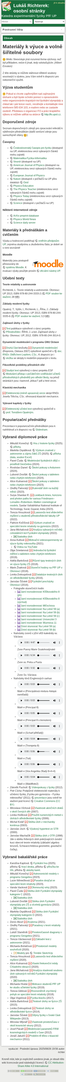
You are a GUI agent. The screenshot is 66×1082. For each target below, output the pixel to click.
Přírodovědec (13, 332)
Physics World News (24, 219)
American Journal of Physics (28, 165)
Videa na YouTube (27, 547)
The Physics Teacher (24, 189)
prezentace (41, 797)
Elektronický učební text (19, 409)
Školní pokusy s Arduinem (46, 467)
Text (8, 328)
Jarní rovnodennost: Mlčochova (38, 605)
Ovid (25, 182)
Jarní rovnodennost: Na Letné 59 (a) (40, 609)
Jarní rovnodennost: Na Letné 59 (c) (40, 616)
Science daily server (24, 222)
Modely (21, 953)
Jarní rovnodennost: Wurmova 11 (38, 622)
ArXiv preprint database (26, 215)
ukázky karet (33, 870)
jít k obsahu (59, 3)
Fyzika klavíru (38, 998)
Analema (32, 922)
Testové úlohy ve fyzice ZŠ (47, 1001)
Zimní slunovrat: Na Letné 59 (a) (38, 626)
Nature (17, 179)
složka (9, 358)
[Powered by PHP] (39, 1070)
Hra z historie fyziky (43, 443)
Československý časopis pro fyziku (32, 148)
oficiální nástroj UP (50, 271)
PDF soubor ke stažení (27, 316)
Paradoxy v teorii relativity (46, 925)
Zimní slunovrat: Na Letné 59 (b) (38, 629)
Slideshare (41, 429)
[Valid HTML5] (52, 1070)
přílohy (17, 447)
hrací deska (27, 866)
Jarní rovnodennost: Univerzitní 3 (38, 619)
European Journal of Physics (29, 175)
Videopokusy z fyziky (43, 787)
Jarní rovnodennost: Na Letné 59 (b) (40, 612)
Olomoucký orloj (40, 887)
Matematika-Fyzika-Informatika (30, 158)
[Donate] (26, 1070)
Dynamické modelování (44, 347)
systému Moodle (15, 267)
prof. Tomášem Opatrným (19, 412)
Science (17, 203)
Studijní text (12, 370)
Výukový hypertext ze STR (44, 829)
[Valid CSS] (26, 1074)
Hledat (30, 21)
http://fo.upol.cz (52, 114)
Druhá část (12, 347)
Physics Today (21, 196)
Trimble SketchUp (43, 953)
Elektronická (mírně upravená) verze (25, 393)
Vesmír (17, 161)
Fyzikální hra (40, 863)
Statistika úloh (24, 536)
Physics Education (23, 185)
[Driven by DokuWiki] (39, 1074)
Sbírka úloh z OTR (45, 835)
